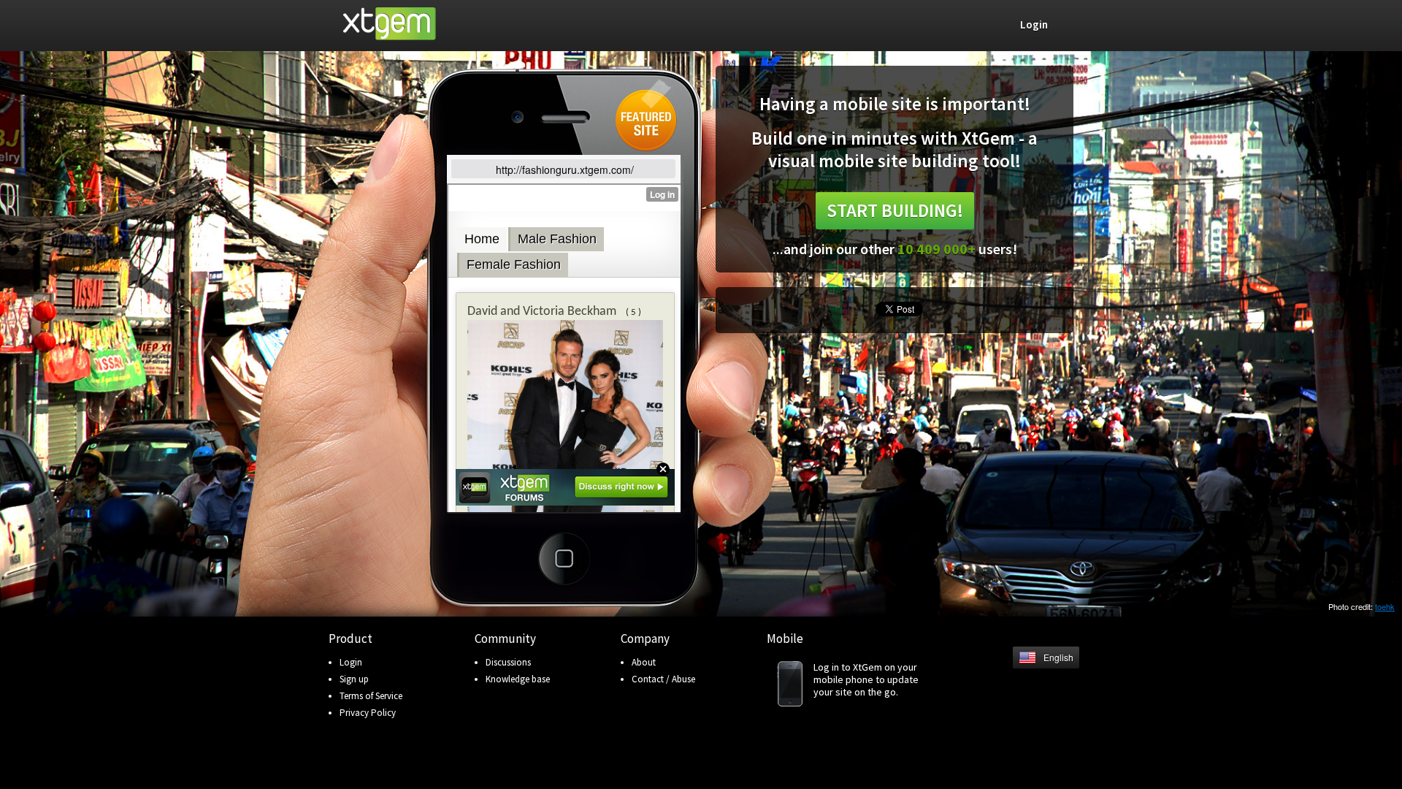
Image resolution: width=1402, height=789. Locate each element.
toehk (1385, 606)
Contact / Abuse (663, 679)
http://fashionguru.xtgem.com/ (565, 169)
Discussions (508, 662)
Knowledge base (518, 679)
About (644, 662)
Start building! (895, 210)
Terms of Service (371, 696)
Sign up (354, 679)
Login (351, 662)
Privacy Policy (368, 712)
